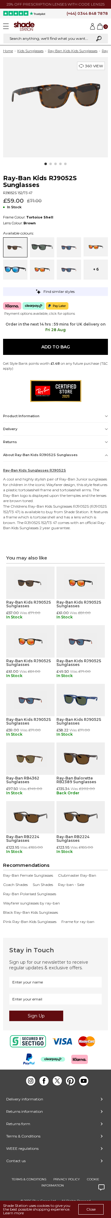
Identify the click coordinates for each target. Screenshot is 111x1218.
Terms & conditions (29, 1179)
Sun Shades (43, 885)
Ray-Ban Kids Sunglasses (50, 506)
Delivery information (24, 1099)
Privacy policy (66, 1179)
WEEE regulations (22, 1148)
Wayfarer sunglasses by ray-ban (31, 903)
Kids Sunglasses (30, 51)
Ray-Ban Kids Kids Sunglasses (72, 51)
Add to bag (55, 347)
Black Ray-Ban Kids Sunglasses (30, 912)
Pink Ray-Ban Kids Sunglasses (29, 922)
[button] (45, 164)
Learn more (13, 1213)
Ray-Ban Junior (73, 479)
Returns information (24, 1111)
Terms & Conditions (23, 1136)
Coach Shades (15, 885)
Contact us (16, 1160)
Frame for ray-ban (77, 922)
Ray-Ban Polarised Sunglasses (29, 894)
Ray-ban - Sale (71, 885)
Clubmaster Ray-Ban (77, 875)
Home (8, 51)
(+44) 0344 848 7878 (87, 13)
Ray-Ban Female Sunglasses (28, 875)
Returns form (18, 1123)
